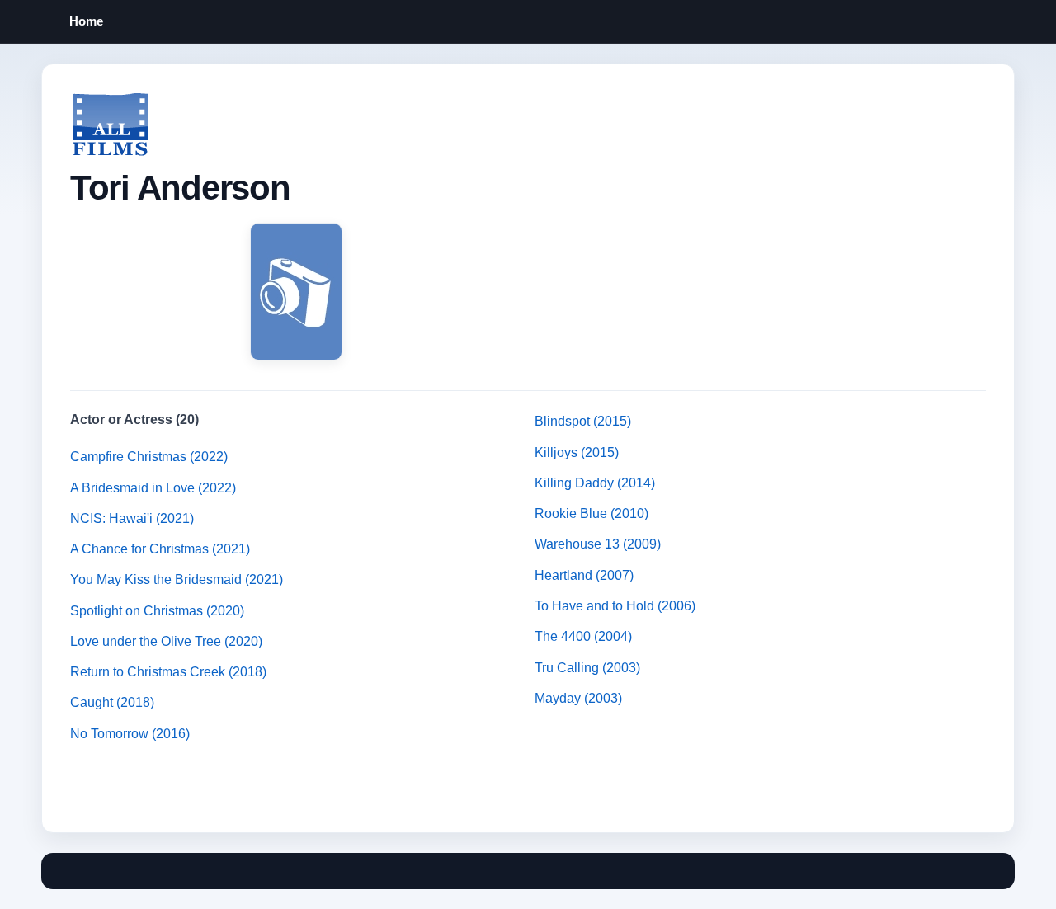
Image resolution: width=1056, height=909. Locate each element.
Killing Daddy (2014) (595, 483)
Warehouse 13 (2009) (598, 544)
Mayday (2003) (578, 698)
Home (86, 21)
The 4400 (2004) (583, 636)
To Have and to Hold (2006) (615, 606)
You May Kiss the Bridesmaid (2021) (176, 579)
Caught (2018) (112, 702)
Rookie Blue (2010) (591, 513)
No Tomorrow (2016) (130, 734)
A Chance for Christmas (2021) (160, 549)
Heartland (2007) (584, 575)
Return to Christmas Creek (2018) (168, 672)
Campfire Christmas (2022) (149, 457)
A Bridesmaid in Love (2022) (153, 488)
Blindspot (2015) (583, 421)
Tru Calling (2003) (587, 668)
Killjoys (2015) (577, 452)
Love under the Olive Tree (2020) (166, 641)
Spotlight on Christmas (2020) (157, 611)
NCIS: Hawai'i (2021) (132, 518)
